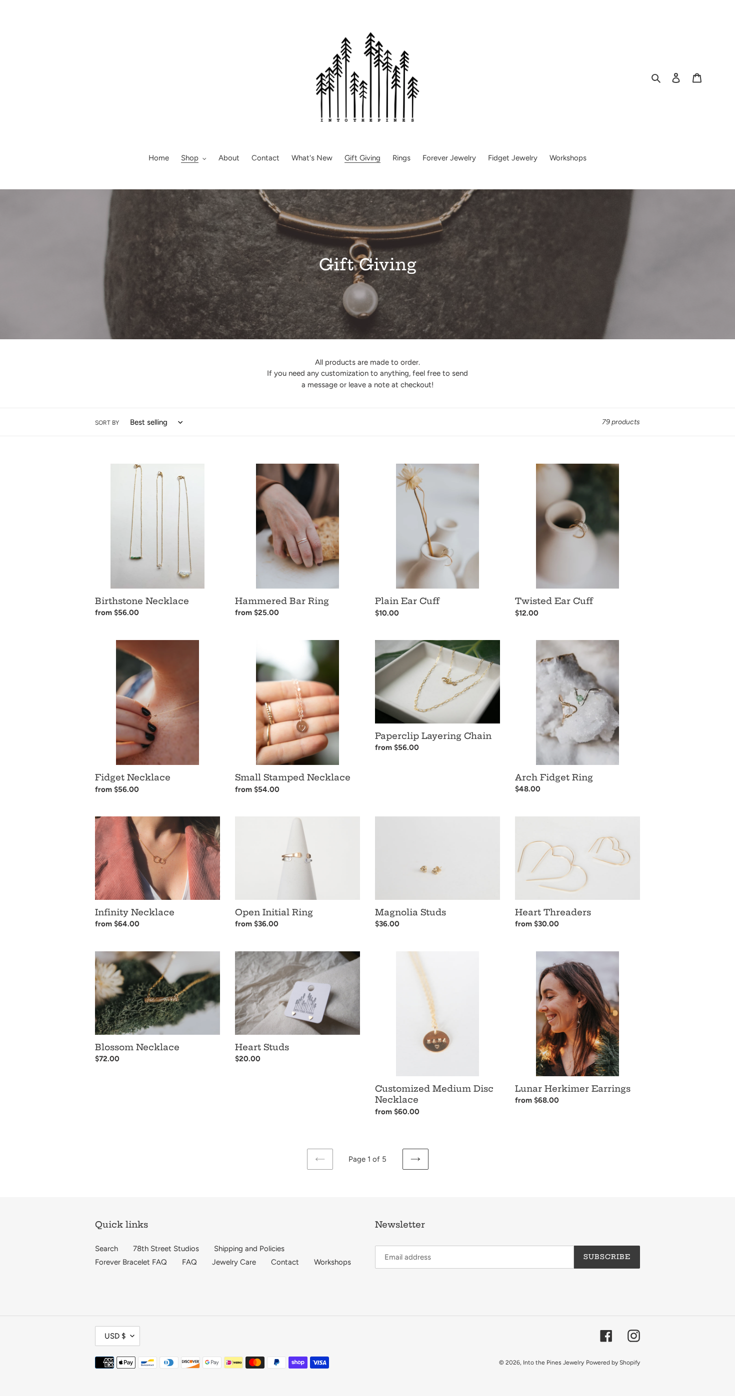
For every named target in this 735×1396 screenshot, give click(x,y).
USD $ (115, 1336)
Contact (285, 1262)
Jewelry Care (234, 1262)
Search (106, 1248)
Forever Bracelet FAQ (131, 1262)
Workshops (332, 1262)
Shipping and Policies (249, 1248)
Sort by (107, 422)
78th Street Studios (166, 1248)
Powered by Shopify (613, 1362)
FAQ (189, 1262)
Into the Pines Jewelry (553, 1362)
